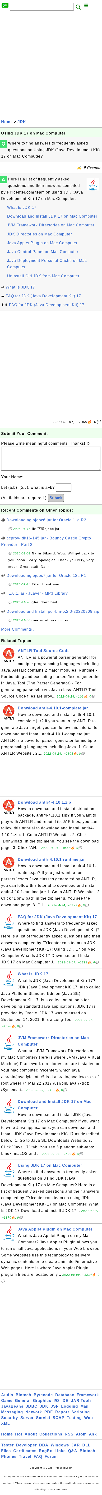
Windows (60, 1445)
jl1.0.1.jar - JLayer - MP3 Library (37, 593)
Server (27, 1418)
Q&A (72, 1451)
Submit (56, 498)
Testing (74, 1418)
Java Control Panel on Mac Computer (42, 252)
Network (33, 1412)
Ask (93, 1434)
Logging (69, 1406)
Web (88, 1418)
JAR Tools (81, 1401)
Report (62, 1412)
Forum (51, 1457)
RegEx (45, 1451)
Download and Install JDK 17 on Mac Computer (52, 216)
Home (7, 122)
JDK (22, 122)
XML (5, 1423)
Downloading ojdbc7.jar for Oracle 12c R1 (46, 575)
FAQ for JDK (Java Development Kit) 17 (43, 296)
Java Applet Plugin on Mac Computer (42, 243)
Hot (18, 1434)
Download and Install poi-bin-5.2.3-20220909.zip (52, 611)
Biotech (23, 1395)
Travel (25, 1457)
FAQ (38, 1457)
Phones (9, 1457)
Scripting (80, 1412)
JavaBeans (12, 1406)
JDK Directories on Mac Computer (39, 234)
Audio (7, 1395)
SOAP (59, 1418)
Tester (7, 1445)
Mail (84, 1406)
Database (64, 1395)
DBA (43, 1445)
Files (6, 1451)
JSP (55, 1406)
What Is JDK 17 (22, 207)
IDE (65, 1401)
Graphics (42, 1401)
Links (60, 1451)
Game (7, 1401)
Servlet (43, 1418)
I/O (56, 1401)
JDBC (31, 1406)
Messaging (12, 1412)
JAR (75, 1445)
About (31, 1434)
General (23, 1401)
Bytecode (43, 1395)
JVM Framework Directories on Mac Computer (50, 225)
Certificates (25, 1451)
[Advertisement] (51, 65)
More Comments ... (19, 629)
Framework (88, 1395)
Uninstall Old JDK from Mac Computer (43, 276)
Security (9, 1418)
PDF (48, 1412)
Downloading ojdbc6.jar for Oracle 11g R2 (46, 520)
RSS (69, 1434)
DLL (86, 1445)
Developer (26, 1445)
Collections (50, 1434)
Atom (81, 1434)
